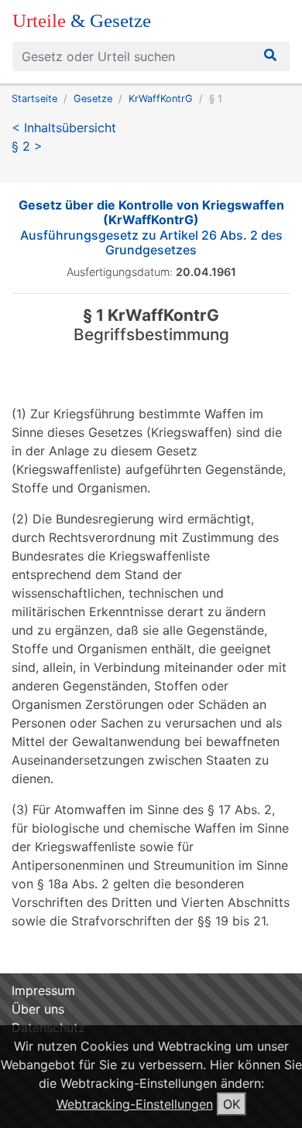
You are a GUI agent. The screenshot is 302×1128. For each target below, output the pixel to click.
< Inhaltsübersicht (64, 127)
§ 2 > (27, 146)
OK (231, 1104)
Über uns (38, 1009)
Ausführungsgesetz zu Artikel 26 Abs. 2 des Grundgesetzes (151, 227)
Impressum (43, 990)
